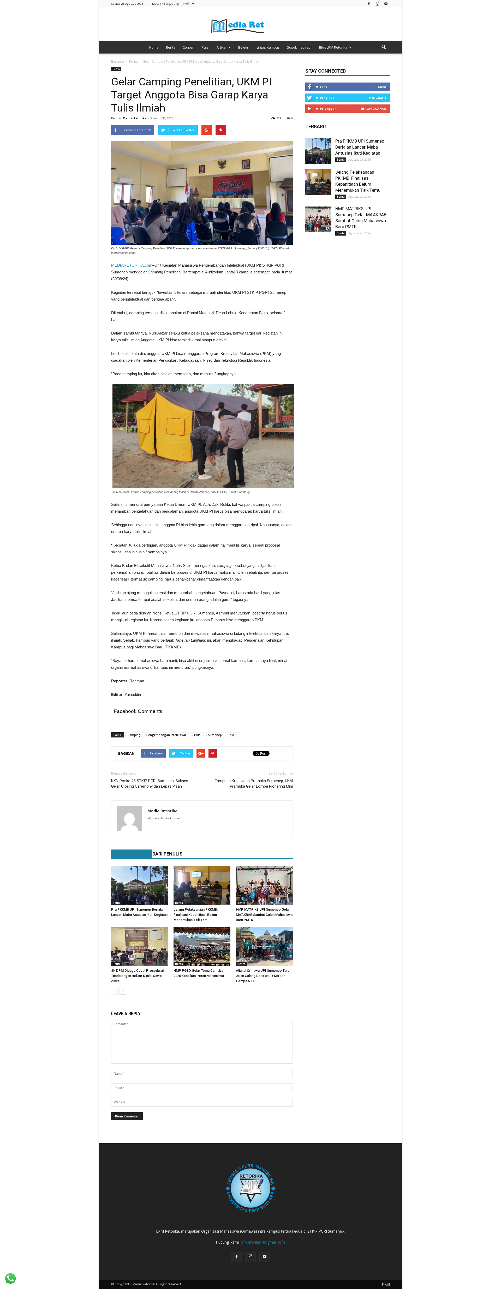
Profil (186, 3)
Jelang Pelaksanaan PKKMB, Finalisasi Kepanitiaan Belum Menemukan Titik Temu (196, 914)
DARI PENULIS (167, 854)
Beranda (117, 61)
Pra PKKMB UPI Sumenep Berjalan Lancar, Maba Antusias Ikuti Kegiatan (359, 147)
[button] (383, 47)
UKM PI (232, 735)
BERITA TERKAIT (129, 854)
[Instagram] (377, 3)
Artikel (221, 47)
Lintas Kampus (268, 47)
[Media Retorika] (250, 24)
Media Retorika (135, 118)
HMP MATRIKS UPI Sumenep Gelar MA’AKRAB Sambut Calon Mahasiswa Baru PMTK (264, 914)
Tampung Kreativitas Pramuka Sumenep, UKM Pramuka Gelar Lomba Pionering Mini (254, 783)
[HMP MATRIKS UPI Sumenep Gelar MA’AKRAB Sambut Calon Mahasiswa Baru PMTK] (264, 885)
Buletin (243, 47)
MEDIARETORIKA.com (131, 265)
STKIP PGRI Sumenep (207, 735)
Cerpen (188, 47)
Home (154, 47)
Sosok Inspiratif (299, 47)
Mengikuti (377, 97)
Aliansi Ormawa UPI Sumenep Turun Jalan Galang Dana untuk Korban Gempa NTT (263, 976)
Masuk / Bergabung (165, 3)
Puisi (205, 47)
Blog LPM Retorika (333, 47)
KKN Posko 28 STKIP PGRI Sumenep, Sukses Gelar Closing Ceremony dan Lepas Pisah (149, 783)
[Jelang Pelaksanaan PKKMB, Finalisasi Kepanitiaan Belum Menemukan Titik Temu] (202, 885)
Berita (170, 47)
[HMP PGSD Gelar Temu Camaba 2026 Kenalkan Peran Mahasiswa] (202, 946)
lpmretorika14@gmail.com (263, 1242)
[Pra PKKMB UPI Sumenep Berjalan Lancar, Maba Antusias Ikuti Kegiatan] (139, 885)
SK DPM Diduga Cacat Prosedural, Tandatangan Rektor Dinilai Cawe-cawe (137, 976)
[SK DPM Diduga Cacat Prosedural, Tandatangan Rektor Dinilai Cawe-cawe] (139, 946)
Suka (382, 87)
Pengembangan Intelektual (166, 735)
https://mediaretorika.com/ (163, 818)
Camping (134, 735)
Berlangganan (373, 108)
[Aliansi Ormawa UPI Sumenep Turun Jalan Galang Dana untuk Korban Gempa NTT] (264, 946)
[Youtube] (386, 3)
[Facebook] (369, 3)
